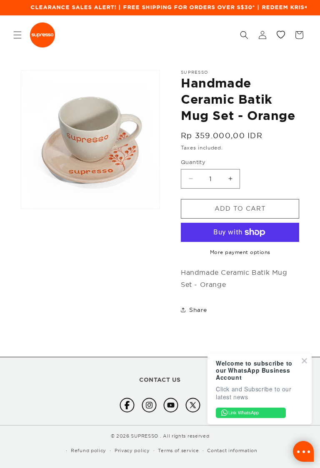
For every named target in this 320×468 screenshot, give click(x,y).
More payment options (240, 252)
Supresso (144, 436)
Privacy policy (132, 450)
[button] (17, 35)
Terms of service (178, 450)
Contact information (232, 450)
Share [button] (198, 310)
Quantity (193, 162)
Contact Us (160, 379)
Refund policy (88, 450)
